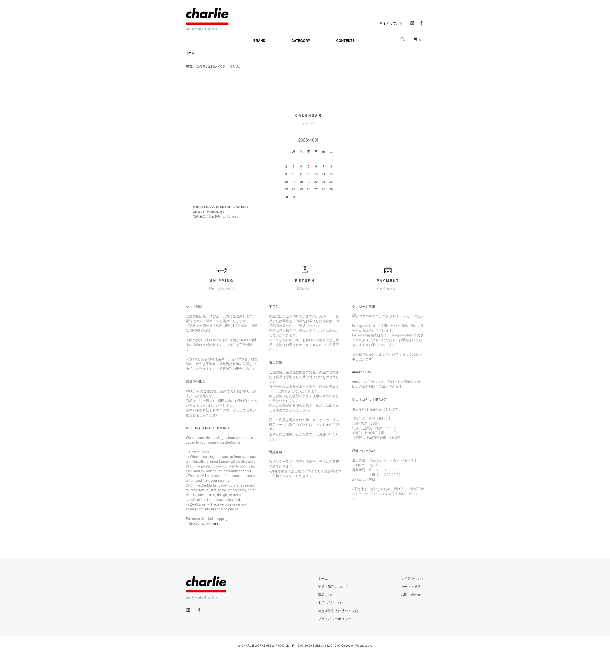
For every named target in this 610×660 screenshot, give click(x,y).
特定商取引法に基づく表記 (338, 610)
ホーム (190, 52)
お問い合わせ (411, 594)
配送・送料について (333, 586)
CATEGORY (300, 40)
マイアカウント (391, 22)
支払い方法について (333, 602)
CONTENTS (345, 40)
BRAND (259, 40)
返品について (328, 594)
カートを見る (411, 586)
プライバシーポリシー (334, 618)
